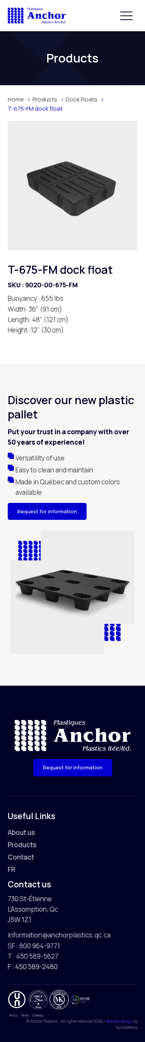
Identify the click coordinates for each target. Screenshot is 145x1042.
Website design (119, 1021)
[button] (126, 15)
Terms (25, 1015)
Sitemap (37, 1015)
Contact (21, 857)
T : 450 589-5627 (33, 956)
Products (22, 844)
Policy (13, 1015)
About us (21, 832)
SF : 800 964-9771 (34, 945)
